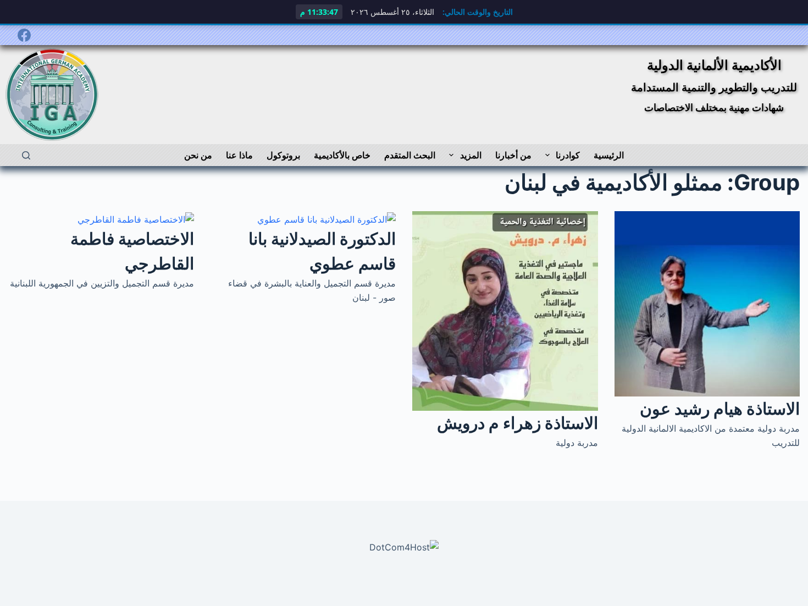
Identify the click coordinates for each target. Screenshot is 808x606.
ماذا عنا (239, 155)
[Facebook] (24, 35)
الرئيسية (609, 155)
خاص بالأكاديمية (342, 155)
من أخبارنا (513, 155)
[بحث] (26, 155)
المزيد (471, 155)
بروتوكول (283, 155)
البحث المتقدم (409, 155)
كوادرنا (568, 155)
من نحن (198, 155)
